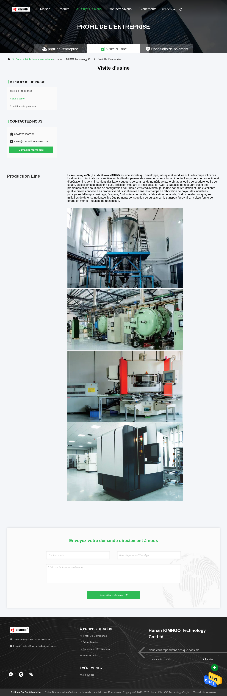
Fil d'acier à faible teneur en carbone (32, 59)
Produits (63, 9)
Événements (147, 9)
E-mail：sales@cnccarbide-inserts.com (34, 646)
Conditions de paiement (23, 106)
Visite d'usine (17, 98)
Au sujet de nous (89, 9)
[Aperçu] (21, 8)
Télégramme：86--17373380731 (31, 639)
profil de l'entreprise (21, 90)
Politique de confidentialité (25, 692)
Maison (45, 9)
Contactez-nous (120, 9)
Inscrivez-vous (210, 659)
